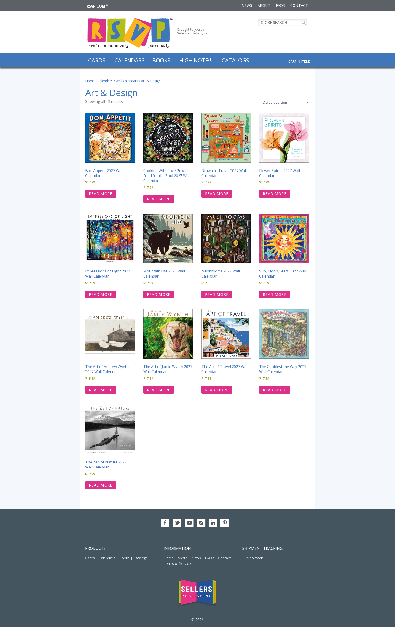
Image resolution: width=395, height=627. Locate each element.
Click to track (252, 558)
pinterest (224, 522)
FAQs (280, 5)
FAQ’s (209, 558)
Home (90, 80)
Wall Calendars (127, 80)
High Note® (196, 60)
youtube (189, 522)
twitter (177, 522)
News (247, 5)
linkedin (212, 522)
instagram (201, 522)
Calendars (130, 60)
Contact (299, 5)
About (264, 5)
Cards (96, 60)
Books (161, 60)
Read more (100, 193)
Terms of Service (177, 563)
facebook (165, 522)
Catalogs (235, 60)
